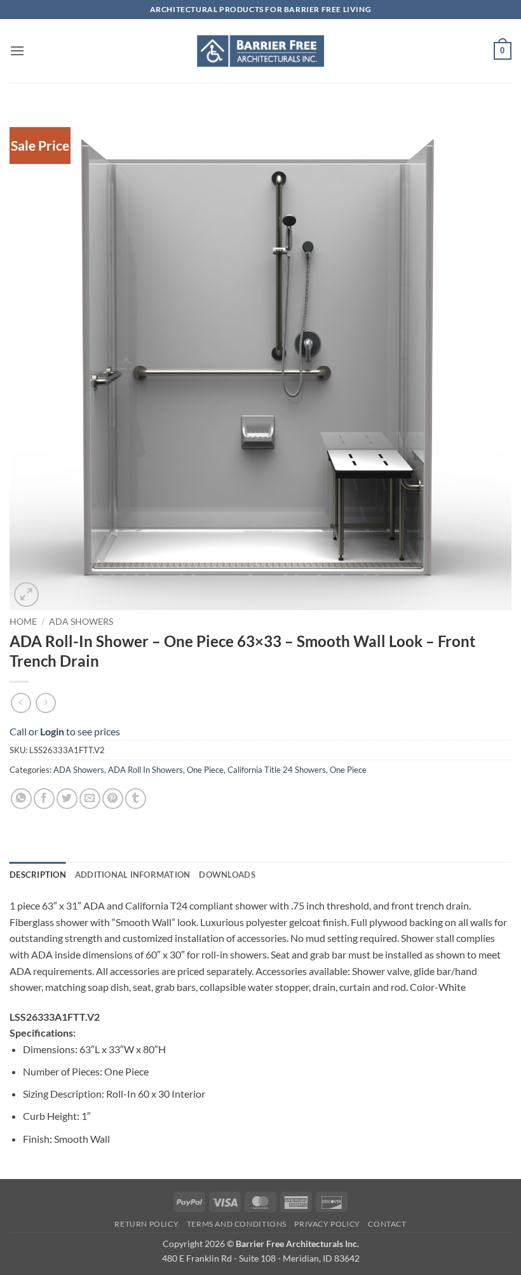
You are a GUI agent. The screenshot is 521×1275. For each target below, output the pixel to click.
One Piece (205, 770)
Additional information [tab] (133, 874)
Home (23, 622)
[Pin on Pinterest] (112, 798)
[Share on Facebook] (44, 798)
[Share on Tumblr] (135, 798)
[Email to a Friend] (89, 798)
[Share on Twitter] (67, 798)
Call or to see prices (65, 731)
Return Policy (146, 1224)
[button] (17, 50)
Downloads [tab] (227, 874)
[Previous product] (45, 702)
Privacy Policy (327, 1224)
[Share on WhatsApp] (21, 798)
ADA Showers (81, 622)
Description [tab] (38, 874)
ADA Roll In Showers (145, 770)
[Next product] (20, 702)
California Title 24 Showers (276, 770)
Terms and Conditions (237, 1224)
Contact (387, 1224)
